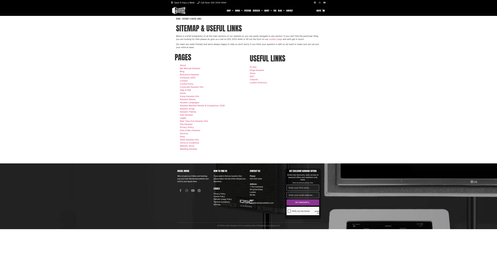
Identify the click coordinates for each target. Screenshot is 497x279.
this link (227, 179)
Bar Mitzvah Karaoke (190, 68)
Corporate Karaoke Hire (191, 87)
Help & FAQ (185, 90)
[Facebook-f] (180, 190)
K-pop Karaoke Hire (189, 96)
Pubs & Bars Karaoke (190, 130)
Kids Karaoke (186, 115)
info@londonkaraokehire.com (262, 203)
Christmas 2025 (188, 77)
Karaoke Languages (189, 102)
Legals (183, 118)
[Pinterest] (199, 190)
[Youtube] (324, 3)
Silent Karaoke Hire (189, 139)
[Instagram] (320, 3)
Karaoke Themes (188, 111)
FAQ (274, 10)
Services (256, 10)
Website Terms (187, 146)
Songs (237, 10)
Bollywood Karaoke (189, 74)
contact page (275, 39)
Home (178, 18)
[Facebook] (315, 3)
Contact (289, 10)
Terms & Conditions (189, 142)
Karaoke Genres (187, 99)
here (311, 183)
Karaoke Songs (187, 108)
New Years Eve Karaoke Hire (194, 121)
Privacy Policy (187, 127)
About (266, 10)
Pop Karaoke (186, 124)
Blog (280, 10)
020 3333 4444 (256, 179)
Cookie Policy (186, 84)
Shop (229, 10)
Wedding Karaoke (188, 149)
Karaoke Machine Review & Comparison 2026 (202, 105)
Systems (247, 10)
